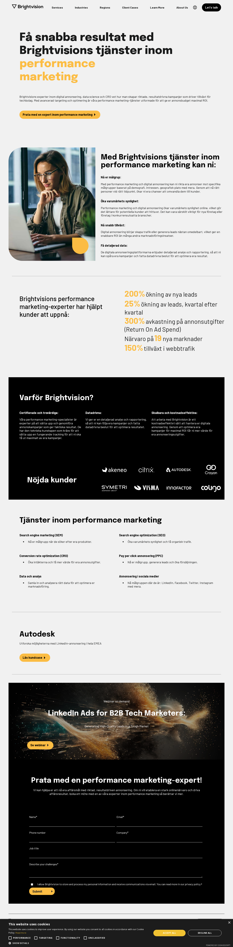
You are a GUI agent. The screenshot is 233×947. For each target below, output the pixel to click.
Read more (21, 932)
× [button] (229, 922)
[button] (78, 942)
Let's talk (211, 7)
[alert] (116, 933)
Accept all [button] (169, 932)
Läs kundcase (32, 657)
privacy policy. (193, 884)
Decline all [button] (205, 932)
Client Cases (130, 7)
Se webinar (38, 745)
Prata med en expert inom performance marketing (57, 114)
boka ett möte (78, 794)
